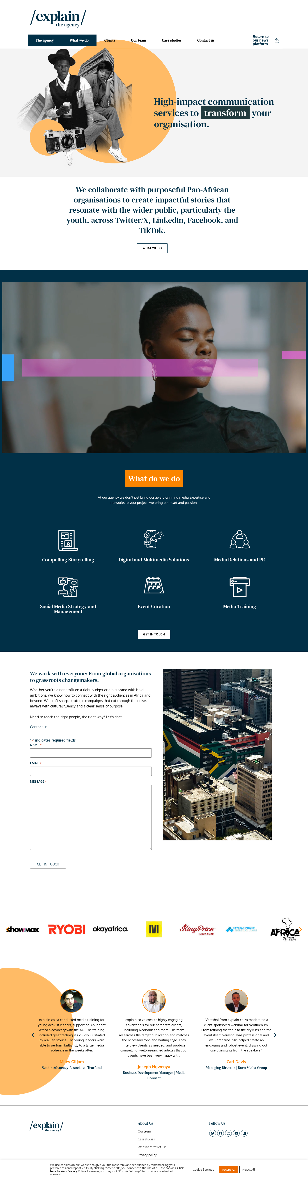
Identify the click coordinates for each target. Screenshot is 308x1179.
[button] (7, 929)
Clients (109, 40)
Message (38, 781)
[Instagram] (228, 1133)
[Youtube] (236, 1133)
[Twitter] (212, 1133)
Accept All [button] (228, 1169)
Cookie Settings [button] (203, 1169)
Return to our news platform (261, 40)
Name (35, 744)
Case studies (172, 40)
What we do (79, 40)
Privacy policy (147, 1155)
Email (35, 763)
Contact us (205, 40)
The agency (45, 40)
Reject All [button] (248, 1169)
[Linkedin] (244, 1133)
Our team (138, 40)
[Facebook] (220, 1133)
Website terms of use (152, 1147)
